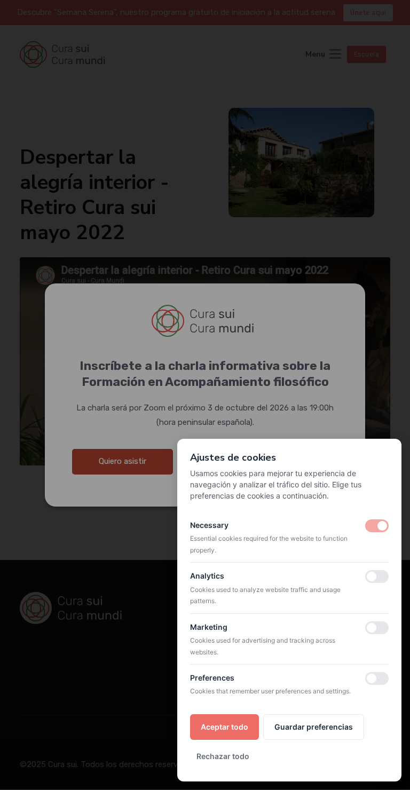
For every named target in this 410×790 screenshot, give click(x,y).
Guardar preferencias (313, 726)
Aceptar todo (224, 726)
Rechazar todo (222, 756)
